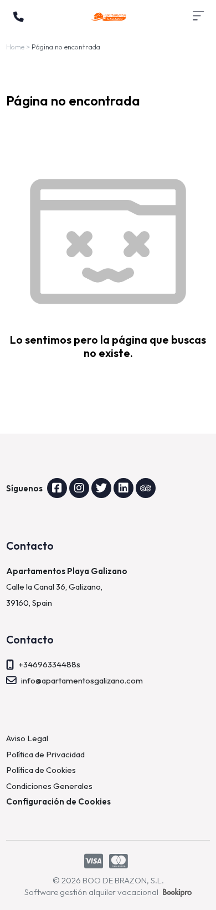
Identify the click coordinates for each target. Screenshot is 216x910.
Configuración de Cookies (58, 801)
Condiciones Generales (49, 786)
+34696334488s (49, 664)
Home (15, 46)
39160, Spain (29, 602)
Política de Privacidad (45, 754)
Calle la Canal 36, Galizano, (55, 586)
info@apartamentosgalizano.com (82, 680)
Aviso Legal (27, 738)
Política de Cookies (41, 770)
